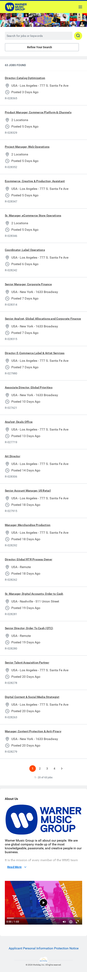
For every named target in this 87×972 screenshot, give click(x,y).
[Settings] (70, 921)
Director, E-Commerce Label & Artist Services (35, 353)
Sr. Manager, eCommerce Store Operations (33, 215)
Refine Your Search (39, 47)
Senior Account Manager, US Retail (28, 490)
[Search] (78, 36)
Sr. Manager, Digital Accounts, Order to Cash (34, 593)
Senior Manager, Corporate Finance (28, 284)
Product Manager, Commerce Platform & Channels (38, 112)
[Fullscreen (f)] (77, 921)
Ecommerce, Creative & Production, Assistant (35, 181)
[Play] (43, 902)
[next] (61, 768)
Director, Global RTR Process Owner (28, 559)
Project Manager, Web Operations (27, 146)
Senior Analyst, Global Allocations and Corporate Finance (43, 318)
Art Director (12, 456)
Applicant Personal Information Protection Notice (44, 948)
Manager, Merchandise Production (27, 525)
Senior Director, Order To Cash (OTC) (29, 628)
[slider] (64, 921)
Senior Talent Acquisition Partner (27, 662)
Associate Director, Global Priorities (28, 387)
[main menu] (80, 7)
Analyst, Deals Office (19, 421)
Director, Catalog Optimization (25, 78)
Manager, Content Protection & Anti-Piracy (33, 731)
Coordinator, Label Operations (25, 249)
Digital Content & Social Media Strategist (32, 697)
